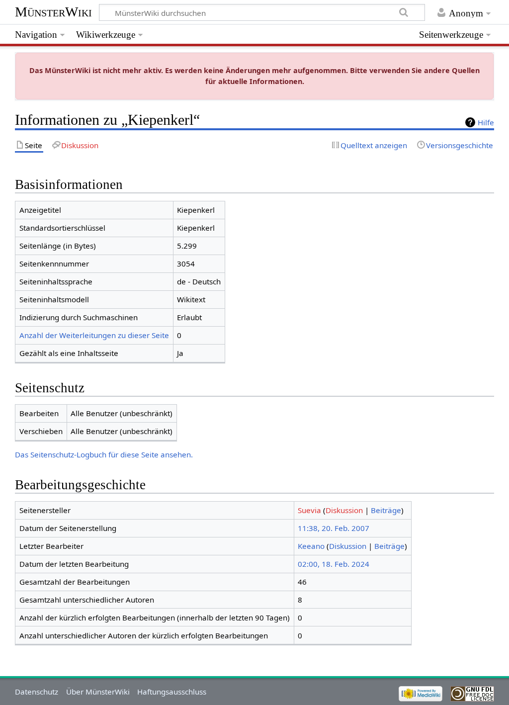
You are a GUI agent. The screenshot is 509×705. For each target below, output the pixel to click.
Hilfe (486, 122)
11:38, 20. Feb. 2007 (333, 528)
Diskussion (344, 510)
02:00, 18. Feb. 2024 (333, 564)
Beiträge (386, 510)
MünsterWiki (53, 11)
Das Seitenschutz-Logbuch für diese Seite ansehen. (104, 454)
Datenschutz (36, 692)
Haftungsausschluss (171, 692)
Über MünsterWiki (98, 692)
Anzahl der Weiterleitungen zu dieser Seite (94, 335)
